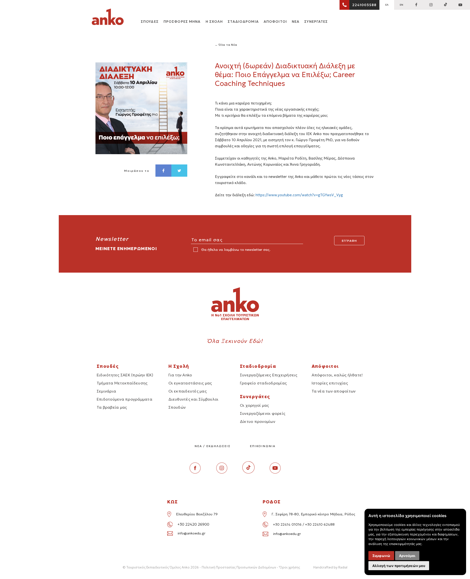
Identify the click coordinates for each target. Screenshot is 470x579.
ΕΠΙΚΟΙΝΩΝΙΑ (262, 446)
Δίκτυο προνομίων (257, 421)
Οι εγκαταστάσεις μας (190, 383)
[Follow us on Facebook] (416, 5)
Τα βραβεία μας (112, 407)
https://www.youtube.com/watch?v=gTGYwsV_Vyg (299, 195)
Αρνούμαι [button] (407, 556)
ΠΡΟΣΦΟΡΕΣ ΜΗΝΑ (182, 21)
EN (401, 4)
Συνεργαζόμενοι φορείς (262, 413)
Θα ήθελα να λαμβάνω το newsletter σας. (235, 249)
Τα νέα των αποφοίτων (334, 391)
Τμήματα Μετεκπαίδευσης (122, 383)
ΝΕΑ (295, 21)
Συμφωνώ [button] (381, 556)
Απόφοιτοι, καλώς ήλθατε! (337, 374)
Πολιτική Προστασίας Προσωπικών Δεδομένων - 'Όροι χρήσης (251, 567)
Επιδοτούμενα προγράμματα (124, 399)
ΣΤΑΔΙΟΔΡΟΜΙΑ (243, 21)
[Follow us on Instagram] (430, 5)
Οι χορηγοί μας (254, 405)
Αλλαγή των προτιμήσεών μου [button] (398, 566)
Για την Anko (180, 374)
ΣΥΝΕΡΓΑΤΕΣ (316, 21)
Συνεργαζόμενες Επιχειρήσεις (268, 374)
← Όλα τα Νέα (226, 44)
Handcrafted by (330, 567)
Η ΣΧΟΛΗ (214, 21)
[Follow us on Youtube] (275, 472)
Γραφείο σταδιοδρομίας (263, 383)
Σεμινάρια (106, 391)
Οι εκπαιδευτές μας (187, 391)
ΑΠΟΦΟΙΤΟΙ (275, 21)
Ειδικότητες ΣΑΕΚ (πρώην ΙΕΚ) (125, 374)
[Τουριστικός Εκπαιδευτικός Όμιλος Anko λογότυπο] (108, 18)
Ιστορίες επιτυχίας (330, 383)
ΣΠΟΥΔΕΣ (150, 21)
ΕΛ (386, 4)
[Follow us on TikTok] (445, 5)
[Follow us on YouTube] (460, 5)
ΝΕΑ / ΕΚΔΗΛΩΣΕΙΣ (213, 446)
